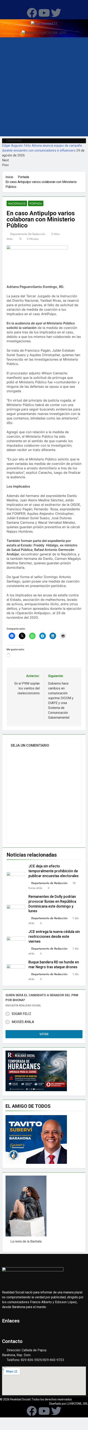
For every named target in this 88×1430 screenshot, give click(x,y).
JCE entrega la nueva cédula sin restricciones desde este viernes (54, 936)
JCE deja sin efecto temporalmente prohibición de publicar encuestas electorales (53, 871)
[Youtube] (44, 13)
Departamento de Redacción (27, 234)
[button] (44, 4)
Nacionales (17, 203)
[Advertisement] (44, 90)
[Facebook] (32, 13)
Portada (35, 203)
